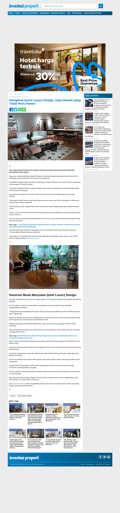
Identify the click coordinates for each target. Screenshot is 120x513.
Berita (17, 13)
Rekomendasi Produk (92, 13)
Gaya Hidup (44, 13)
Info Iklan (107, 464)
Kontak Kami (99, 464)
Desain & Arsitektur (30, 13)
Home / (11, 94)
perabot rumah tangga (24, 395)
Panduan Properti (58, 13)
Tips (68, 13)
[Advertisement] (60, 29)
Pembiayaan (77, 13)
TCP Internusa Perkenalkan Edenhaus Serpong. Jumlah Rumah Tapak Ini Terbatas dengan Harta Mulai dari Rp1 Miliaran (98, 131)
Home (11, 13)
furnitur (13, 395)
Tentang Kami (90, 464)
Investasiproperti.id (32, 238)
